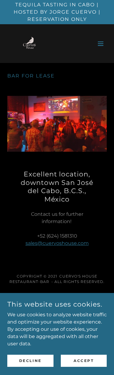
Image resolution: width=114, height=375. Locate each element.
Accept (84, 360)
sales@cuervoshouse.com (57, 243)
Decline (30, 360)
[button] (101, 44)
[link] (28, 43)
